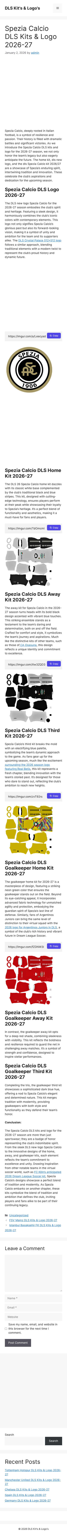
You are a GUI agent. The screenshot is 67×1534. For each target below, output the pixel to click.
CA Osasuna (28, 645)
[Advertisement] (33, 94)
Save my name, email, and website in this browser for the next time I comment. (32, 1328)
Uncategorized (18, 1215)
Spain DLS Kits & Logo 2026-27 (25, 1495)
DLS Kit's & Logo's (22, 8)
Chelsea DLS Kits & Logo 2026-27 (27, 1489)
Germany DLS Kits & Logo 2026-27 (28, 1500)
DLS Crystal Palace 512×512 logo (39, 240)
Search (9, 1434)
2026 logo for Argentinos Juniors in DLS (31, 927)
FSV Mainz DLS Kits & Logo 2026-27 (33, 1220)
